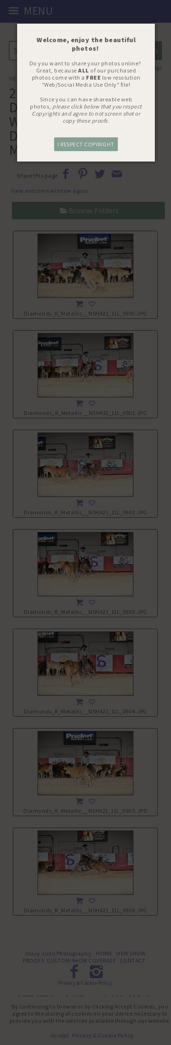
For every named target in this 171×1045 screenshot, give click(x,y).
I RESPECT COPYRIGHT (85, 144)
